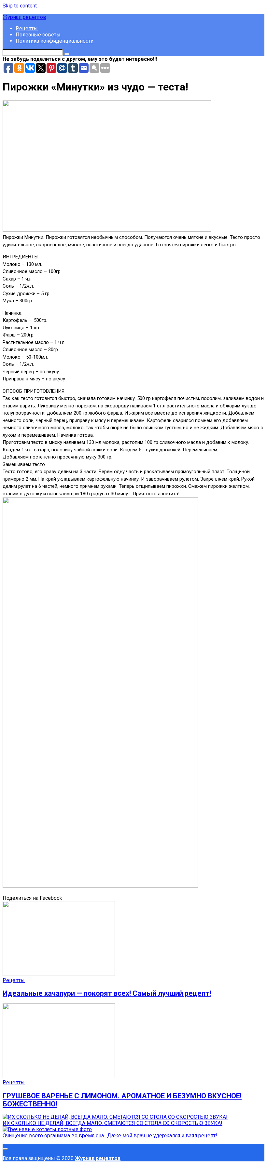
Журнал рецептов (24, 17)
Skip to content (20, 6)
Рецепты (27, 28)
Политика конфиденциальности (54, 41)
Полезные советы (38, 35)
